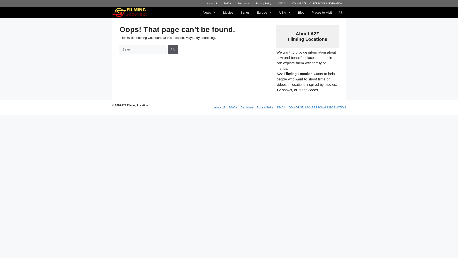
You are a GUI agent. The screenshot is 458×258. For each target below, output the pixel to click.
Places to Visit (322, 12)
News (207, 12)
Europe (262, 12)
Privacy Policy (263, 3)
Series (245, 12)
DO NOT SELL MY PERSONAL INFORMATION (317, 3)
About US (212, 3)
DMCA (227, 3)
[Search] (173, 49)
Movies (228, 12)
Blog (301, 12)
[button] (340, 12)
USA (282, 12)
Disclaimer (243, 3)
